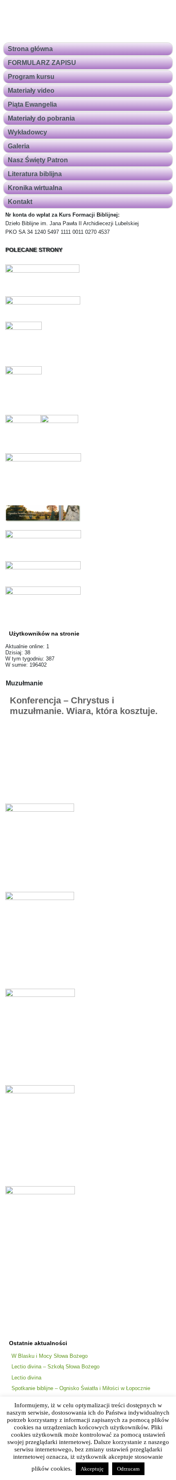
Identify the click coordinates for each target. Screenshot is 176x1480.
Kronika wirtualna (35, 187)
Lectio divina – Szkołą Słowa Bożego (55, 1367)
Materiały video (31, 90)
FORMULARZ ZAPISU (42, 62)
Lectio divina (26, 1378)
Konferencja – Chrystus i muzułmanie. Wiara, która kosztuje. (84, 705)
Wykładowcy (27, 132)
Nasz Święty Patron (38, 160)
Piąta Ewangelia (32, 104)
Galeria (18, 146)
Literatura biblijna (35, 173)
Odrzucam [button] (128, 1469)
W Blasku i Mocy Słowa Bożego (49, 1356)
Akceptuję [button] (92, 1469)
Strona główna (30, 48)
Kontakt (20, 201)
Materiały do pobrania (41, 118)
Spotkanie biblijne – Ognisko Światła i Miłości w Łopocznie (80, 1388)
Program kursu (31, 76)
